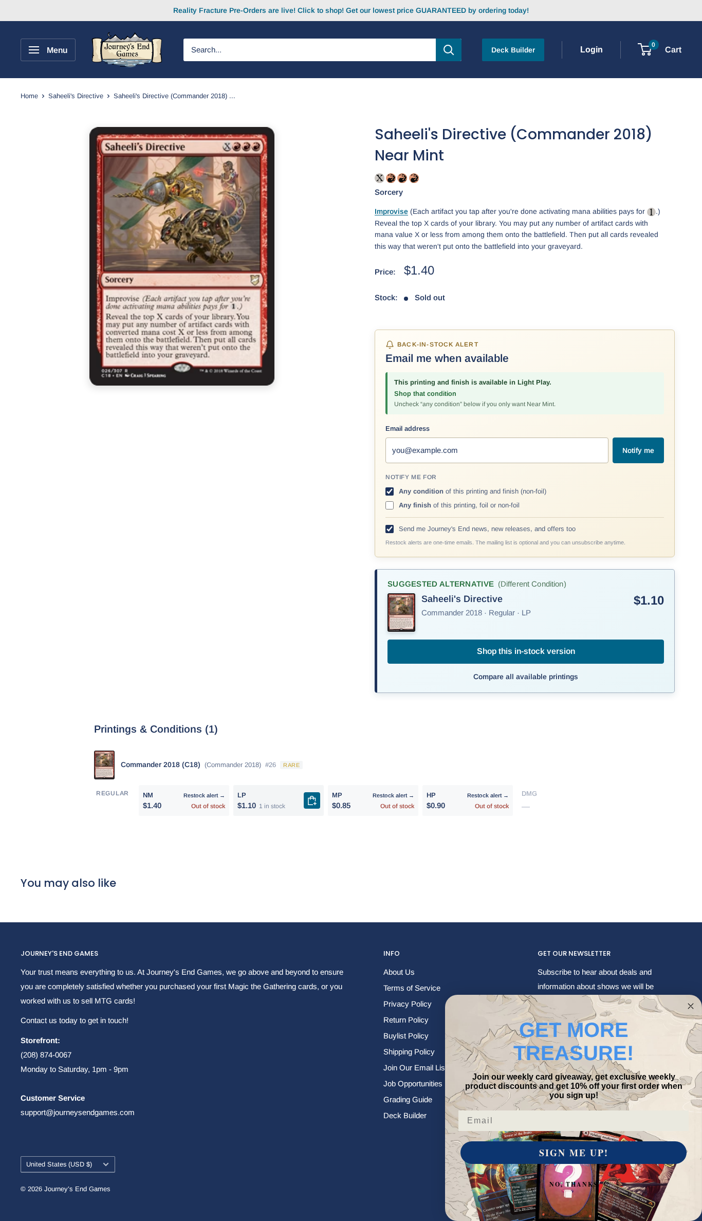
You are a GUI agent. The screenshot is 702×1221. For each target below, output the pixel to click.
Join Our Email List (415, 1067)
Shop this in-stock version (526, 651)
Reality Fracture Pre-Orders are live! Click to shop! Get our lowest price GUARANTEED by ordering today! (351, 10)
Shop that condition (425, 393)
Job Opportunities (412, 1083)
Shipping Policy (409, 1051)
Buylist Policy (406, 1035)
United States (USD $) (59, 1164)
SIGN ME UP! (573, 1152)
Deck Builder (513, 50)
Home (29, 96)
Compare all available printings (525, 676)
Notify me (638, 450)
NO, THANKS (573, 1184)
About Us (399, 972)
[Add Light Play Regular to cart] (312, 800)
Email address (407, 428)
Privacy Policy (407, 1003)
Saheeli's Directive (75, 96)
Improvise (391, 211)
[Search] (448, 50)
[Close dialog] (691, 1006)
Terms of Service (411, 987)
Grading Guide (407, 1099)
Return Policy (406, 1019)
